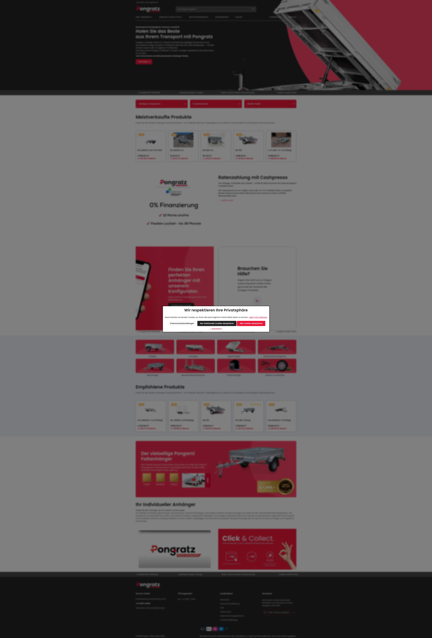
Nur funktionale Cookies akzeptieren (217, 323)
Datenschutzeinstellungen (182, 323)
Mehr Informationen (258, 317)
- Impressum (216, 328)
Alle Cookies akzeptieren (251, 323)
